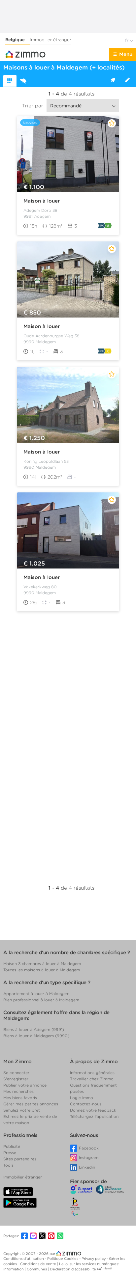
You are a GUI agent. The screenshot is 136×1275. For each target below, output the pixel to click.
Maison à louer (41, 201)
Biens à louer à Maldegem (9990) (36, 1035)
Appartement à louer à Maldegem (36, 993)
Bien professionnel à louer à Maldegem (41, 999)
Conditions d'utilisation (24, 1258)
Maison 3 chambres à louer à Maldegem (42, 963)
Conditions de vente (38, 1263)
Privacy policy (94, 1258)
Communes (37, 1269)
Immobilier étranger (50, 39)
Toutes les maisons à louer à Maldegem (41, 969)
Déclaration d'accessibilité (73, 1269)
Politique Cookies (63, 1258)
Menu (125, 54)
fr (127, 40)
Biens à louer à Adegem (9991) (33, 1029)
